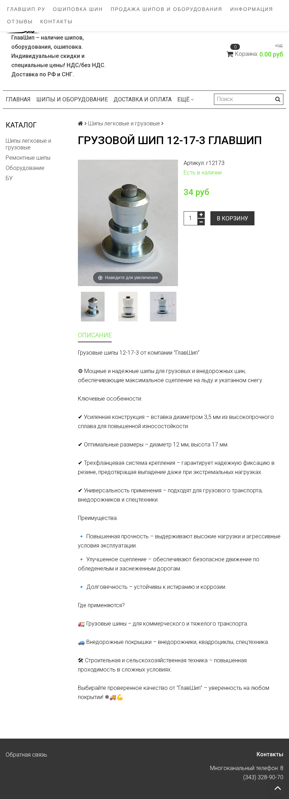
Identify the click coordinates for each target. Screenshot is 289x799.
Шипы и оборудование (72, 99)
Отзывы (20, 21)
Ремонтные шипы (28, 157)
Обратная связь (26, 754)
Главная (18, 99)
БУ (9, 178)
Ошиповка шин (78, 9)
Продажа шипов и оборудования (166, 9)
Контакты (56, 21)
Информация (251, 9)
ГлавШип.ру (26, 9)
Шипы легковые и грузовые (28, 144)
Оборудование (25, 168)
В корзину (232, 218)
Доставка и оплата (142, 99)
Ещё (183, 99)
